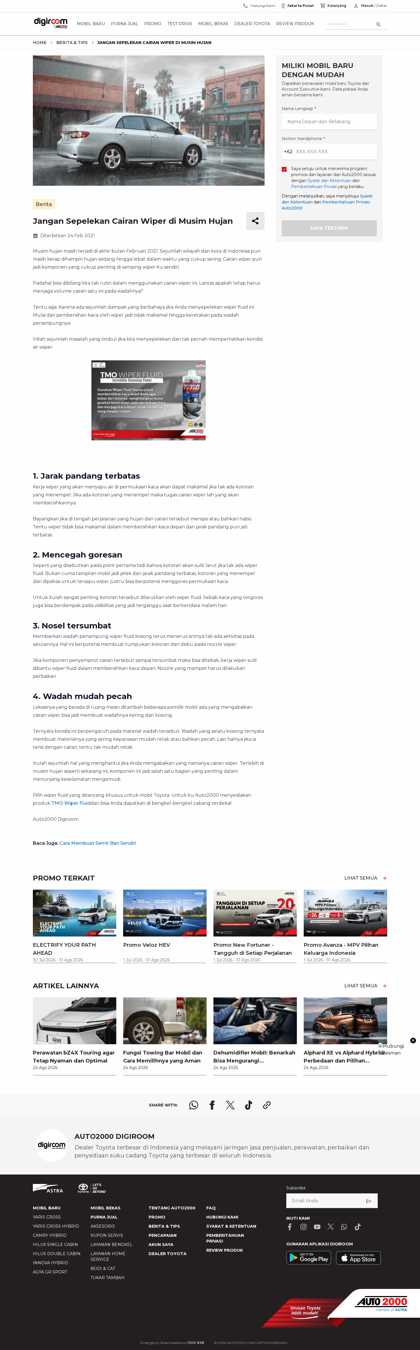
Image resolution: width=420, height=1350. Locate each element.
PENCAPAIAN (163, 1235)
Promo (152, 24)
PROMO (157, 1217)
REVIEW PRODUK (224, 1250)
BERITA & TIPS (164, 1226)
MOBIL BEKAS (106, 1208)
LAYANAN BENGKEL (112, 1244)
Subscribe (296, 1188)
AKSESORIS (103, 1226)
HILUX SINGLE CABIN (55, 1244)
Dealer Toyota (252, 24)
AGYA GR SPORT (50, 1272)
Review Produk (295, 24)
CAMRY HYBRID (50, 1235)
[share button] (255, 221)
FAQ (211, 1208)
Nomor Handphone (303, 138)
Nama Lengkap (299, 108)
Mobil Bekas (213, 24)
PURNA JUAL (104, 1217)
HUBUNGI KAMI (222, 1217)
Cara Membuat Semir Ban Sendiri (97, 843)
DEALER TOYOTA (168, 1253)
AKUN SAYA (161, 1244)
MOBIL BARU (47, 1208)
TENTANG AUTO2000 (172, 1208)
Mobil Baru (91, 24)
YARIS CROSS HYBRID (56, 1226)
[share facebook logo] (212, 1105)
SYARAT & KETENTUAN (231, 1226)
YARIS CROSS (47, 1217)
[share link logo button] (266, 1105)
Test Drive (179, 24)
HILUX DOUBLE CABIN (57, 1253)
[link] (74, 1036)
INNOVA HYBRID (50, 1262)
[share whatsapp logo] (193, 1105)
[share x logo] (230, 1105)
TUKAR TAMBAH (108, 1277)
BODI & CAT (103, 1268)
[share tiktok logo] (248, 1105)
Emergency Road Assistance (172, 1343)
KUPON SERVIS (107, 1235)
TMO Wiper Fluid (71, 803)
